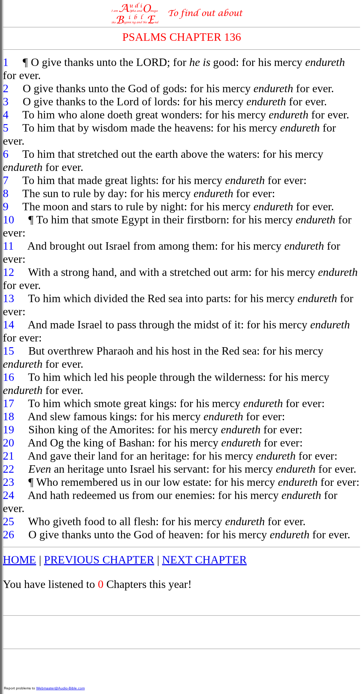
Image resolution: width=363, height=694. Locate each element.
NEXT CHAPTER (204, 559)
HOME (19, 559)
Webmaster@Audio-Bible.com (60, 688)
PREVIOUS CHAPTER (99, 559)
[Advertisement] (181, 632)
